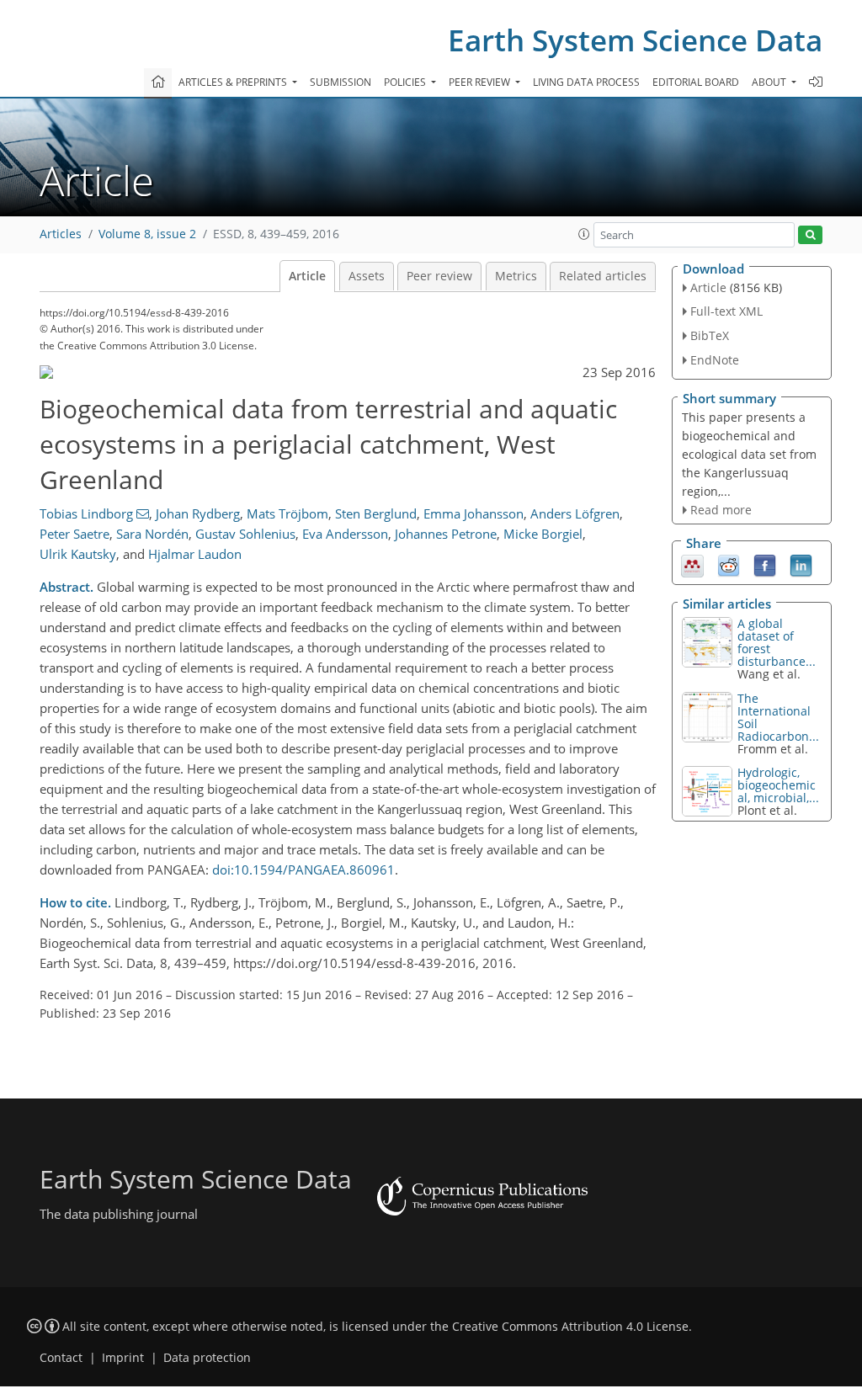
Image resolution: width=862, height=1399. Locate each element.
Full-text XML (726, 311)
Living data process (586, 82)
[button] (584, 234)
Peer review (439, 276)
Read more (721, 510)
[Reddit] (728, 564)
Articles (61, 234)
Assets (367, 276)
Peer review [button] (481, 82)
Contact (61, 1357)
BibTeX (709, 335)
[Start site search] (810, 235)
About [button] (770, 82)
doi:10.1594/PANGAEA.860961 (303, 869)
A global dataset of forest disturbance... (776, 642)
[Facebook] (764, 564)
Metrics (516, 276)
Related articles (602, 276)
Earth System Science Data (635, 40)
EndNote (714, 360)
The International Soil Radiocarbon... (778, 717)
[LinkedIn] (801, 564)
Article (307, 276)
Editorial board (695, 82)
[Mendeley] (692, 564)
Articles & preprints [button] (234, 82)
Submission (340, 82)
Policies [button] (406, 82)
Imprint (123, 1357)
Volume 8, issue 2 (147, 234)
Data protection (207, 1357)
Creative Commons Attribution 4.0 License (570, 1326)
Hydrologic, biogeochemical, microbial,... (778, 785)
